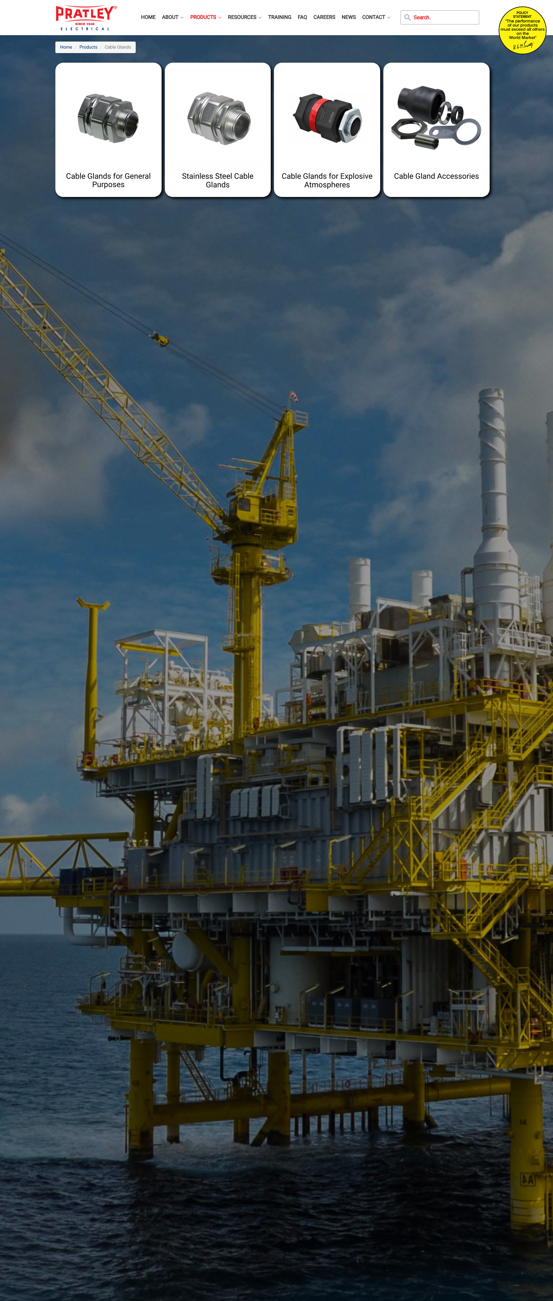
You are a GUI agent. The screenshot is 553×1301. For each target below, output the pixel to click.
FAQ (302, 17)
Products (88, 47)
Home (66, 47)
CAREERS (324, 17)
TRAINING (279, 17)
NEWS (349, 17)
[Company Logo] (86, 13)
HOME (148, 17)
